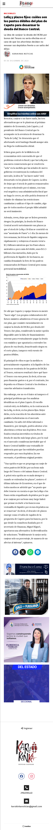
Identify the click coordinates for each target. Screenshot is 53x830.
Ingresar (27, 728)
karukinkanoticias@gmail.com (26, 806)
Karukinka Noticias (22, 54)
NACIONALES (10, 13)
